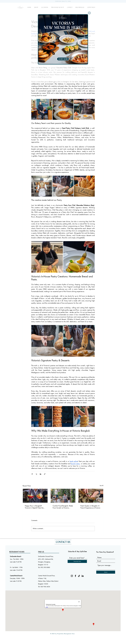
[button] (89, 13)
